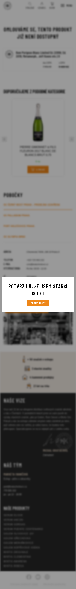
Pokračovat (38, 303)
